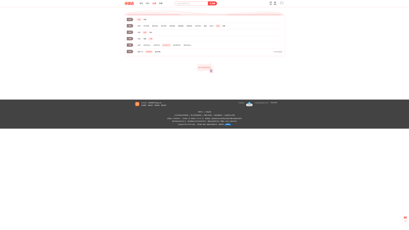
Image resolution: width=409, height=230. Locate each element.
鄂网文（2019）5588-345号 (228, 121)
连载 (144, 32)
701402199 (273, 102)
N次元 (211, 26)
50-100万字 (166, 45)
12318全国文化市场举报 (181, 115)
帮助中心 (200, 112)
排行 (147, 3)
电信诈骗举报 (218, 115)
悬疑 (205, 26)
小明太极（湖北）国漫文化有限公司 (207, 124)
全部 (139, 26)
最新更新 (149, 51)
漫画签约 (150, 105)
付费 (150, 39)
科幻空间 (198, 26)
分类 (154, 3)
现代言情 (155, 26)
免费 (144, 39)
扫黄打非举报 (208, 115)
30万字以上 (146, 45)
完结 (150, 32)
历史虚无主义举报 (230, 115)
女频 (139, 19)
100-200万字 (177, 45)
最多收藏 (157, 51)
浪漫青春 (181, 26)
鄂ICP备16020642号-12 (179, 121)
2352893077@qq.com (155, 103)
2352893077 (177, 118)
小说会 (193, 124)
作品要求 (143, 105)
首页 (141, 3)
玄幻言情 (163, 26)
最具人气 (140, 51)
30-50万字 (157, 45)
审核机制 (157, 105)
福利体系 (163, 105)
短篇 (218, 26)
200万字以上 (187, 45)
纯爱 (223, 26)
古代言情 (146, 26)
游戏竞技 (189, 26)
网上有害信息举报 (196, 115)
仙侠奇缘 (172, 26)
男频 (144, 19)
